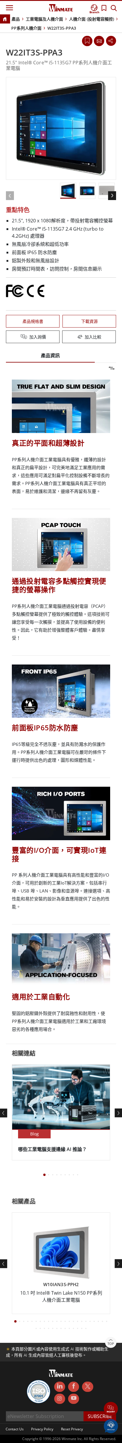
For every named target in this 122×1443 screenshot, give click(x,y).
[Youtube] (73, 1399)
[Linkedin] (59, 1387)
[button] (111, 1409)
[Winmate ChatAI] (111, 1425)
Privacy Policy (42, 1429)
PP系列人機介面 (26, 28)
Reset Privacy (72, 1429)
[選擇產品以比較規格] (61, 337)
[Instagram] (59, 1399)
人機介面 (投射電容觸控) (91, 19)
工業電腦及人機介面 (44, 19)
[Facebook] (73, 1387)
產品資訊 (50, 355)
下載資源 (89, 321)
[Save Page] (87, 40)
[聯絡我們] (99, 41)
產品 (16, 19)
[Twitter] (87, 1386)
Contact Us (15, 1429)
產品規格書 (33, 321)
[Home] (5, 19)
